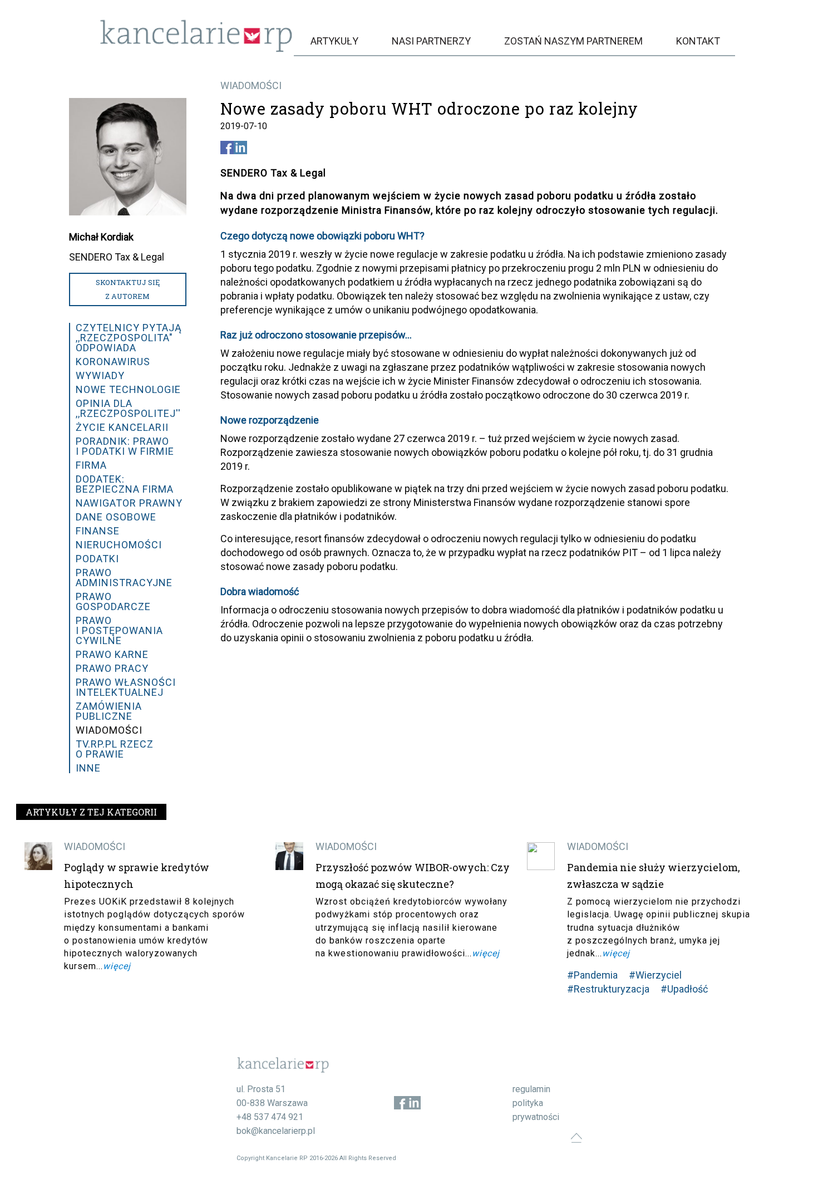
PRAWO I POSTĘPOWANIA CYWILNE (119, 630)
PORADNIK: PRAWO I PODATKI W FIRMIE (125, 446)
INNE (88, 768)
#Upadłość (684, 989)
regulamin (531, 1089)
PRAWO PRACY (112, 668)
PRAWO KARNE (112, 654)
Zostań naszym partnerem (573, 41)
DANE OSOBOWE (116, 517)
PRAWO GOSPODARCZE (113, 601)
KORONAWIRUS (113, 361)
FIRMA (91, 465)
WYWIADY (100, 375)
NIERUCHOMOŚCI (119, 545)
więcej (117, 966)
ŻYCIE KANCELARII (122, 427)
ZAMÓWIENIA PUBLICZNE (109, 711)
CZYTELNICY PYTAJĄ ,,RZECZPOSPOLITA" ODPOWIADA (129, 337)
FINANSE (98, 531)
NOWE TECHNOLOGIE (128, 389)
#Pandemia (592, 975)
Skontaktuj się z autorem (128, 289)
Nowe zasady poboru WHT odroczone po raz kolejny (429, 108)
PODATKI (97, 558)
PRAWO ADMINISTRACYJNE (124, 577)
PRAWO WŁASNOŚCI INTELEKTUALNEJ (126, 687)
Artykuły (334, 41)
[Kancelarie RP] (196, 49)
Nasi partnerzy (431, 41)
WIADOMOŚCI (251, 85)
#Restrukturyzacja (608, 989)
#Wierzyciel (655, 975)
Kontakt (698, 41)
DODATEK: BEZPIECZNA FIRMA (125, 484)
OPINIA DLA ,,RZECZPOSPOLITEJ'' (128, 408)
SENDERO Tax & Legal (116, 257)
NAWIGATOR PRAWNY (129, 503)
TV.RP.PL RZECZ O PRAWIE (115, 749)
